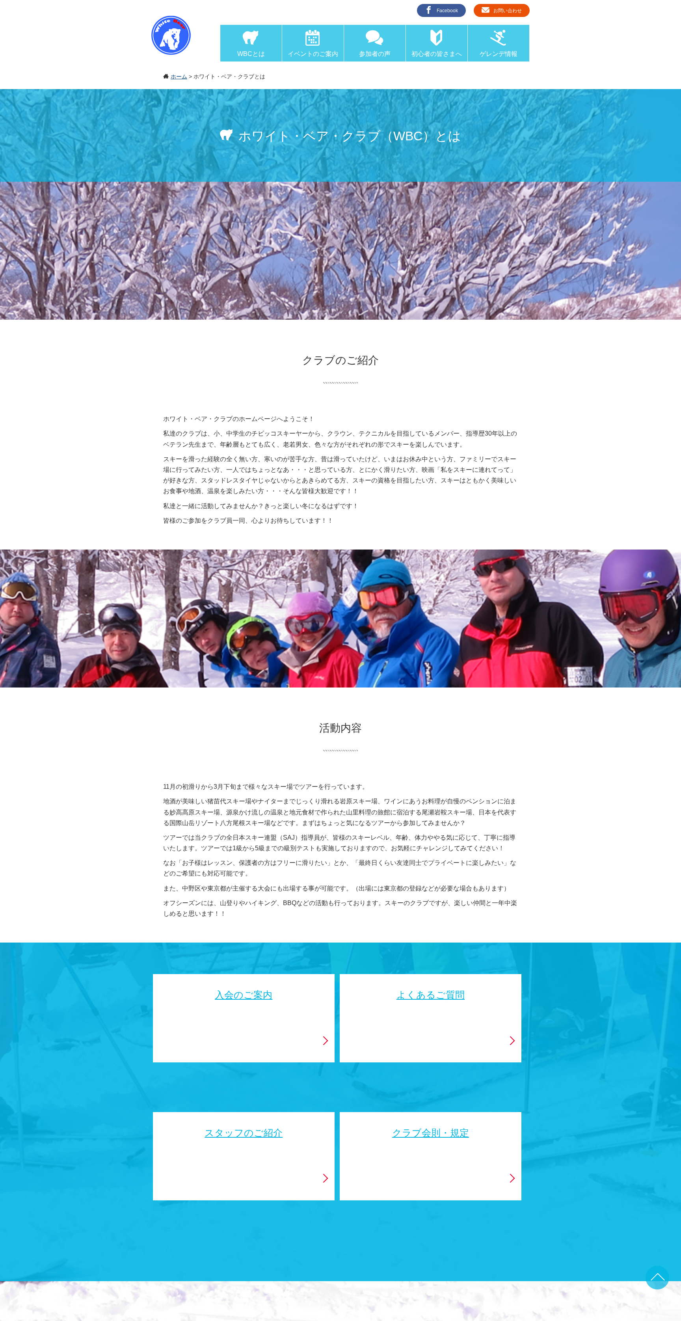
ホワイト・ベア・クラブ (171, 35)
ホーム (179, 76)
